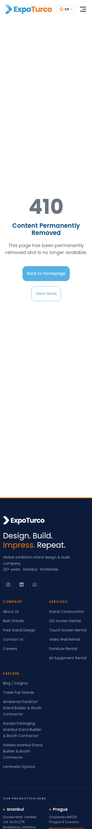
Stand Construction (66, 611)
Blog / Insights (15, 683)
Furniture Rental (63, 648)
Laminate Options (19, 766)
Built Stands (13, 620)
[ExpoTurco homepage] (28, 9)
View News (46, 294)
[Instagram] (8, 584)
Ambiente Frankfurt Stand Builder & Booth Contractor (22, 708)
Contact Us (13, 639)
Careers (10, 648)
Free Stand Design (19, 630)
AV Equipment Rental (67, 658)
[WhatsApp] (35, 584)
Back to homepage (46, 273)
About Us (11, 611)
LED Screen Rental (65, 620)
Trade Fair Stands (18, 692)
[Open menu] (83, 9)
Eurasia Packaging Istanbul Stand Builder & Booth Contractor (22, 729)
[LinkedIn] (21, 584)
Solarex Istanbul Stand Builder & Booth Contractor (22, 751)
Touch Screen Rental (67, 630)
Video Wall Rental (64, 639)
